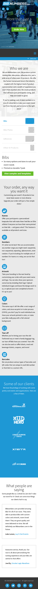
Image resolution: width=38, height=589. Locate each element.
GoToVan (11, 46)
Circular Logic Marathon (20, 563)
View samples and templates (17, 173)
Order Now (19, 29)
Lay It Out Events (21, 534)
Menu (32, 53)
